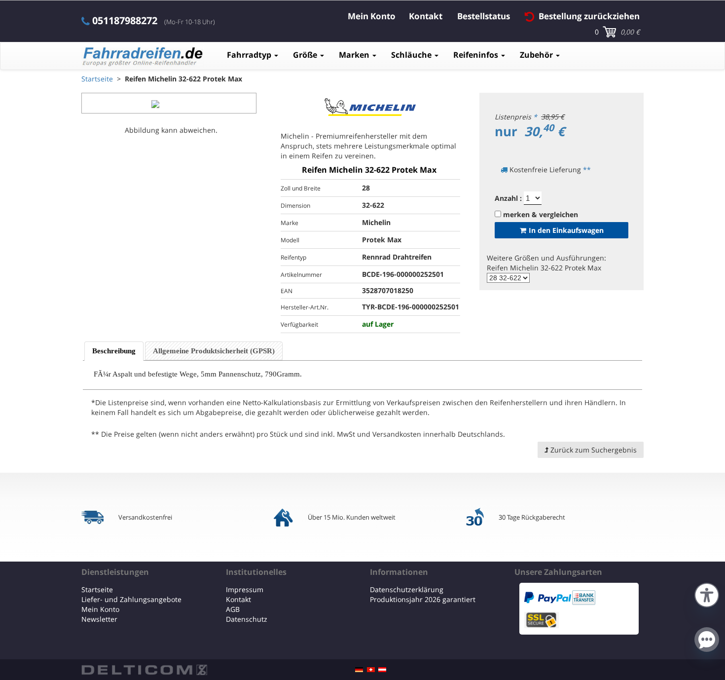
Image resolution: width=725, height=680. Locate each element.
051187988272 (124, 20)
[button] (706, 594)
